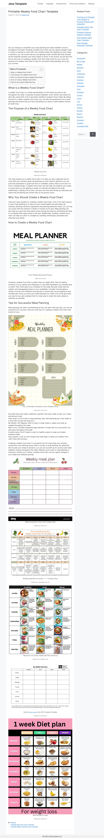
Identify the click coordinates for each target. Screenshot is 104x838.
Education (81, 86)
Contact (40, 4)
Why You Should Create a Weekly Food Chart (27, 77)
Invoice (79, 95)
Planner (80, 108)
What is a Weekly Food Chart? (21, 72)
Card (79, 71)
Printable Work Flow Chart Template (22, 824)
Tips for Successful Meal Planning (23, 82)
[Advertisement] (40, 31)
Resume (80, 117)
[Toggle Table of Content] (40, 69)
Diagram (13, 822)
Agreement (81, 58)
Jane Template (17, 3)
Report (79, 114)
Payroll (79, 105)
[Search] (93, 134)
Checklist (80, 77)
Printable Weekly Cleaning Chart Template (24, 826)
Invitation (80, 92)
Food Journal (33, 712)
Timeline (80, 123)
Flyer (79, 89)
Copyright (49, 4)
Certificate (81, 74)
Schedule (80, 120)
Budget (79, 64)
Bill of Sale (81, 61)
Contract (80, 80)
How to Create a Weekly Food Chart (23, 80)
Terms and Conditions (77, 4)
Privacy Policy (61, 4)
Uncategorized (82, 126)
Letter (79, 98)
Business (80, 68)
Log (78, 102)
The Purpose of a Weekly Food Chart (24, 75)
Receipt (80, 111)
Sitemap (91, 4)
